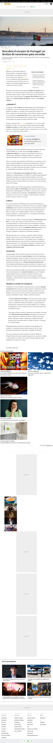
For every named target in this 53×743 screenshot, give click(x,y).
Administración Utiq (32, 735)
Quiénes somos (31, 718)
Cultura (3, 729)
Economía (4, 718)
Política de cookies (32, 729)
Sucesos (3, 731)
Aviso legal (30, 724)
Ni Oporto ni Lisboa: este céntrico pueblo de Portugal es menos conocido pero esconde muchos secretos (38, 82)
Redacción (8, 68)
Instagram (43, 724)
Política (3, 722)
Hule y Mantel (18, 731)
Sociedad (3, 724)
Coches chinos (31, 1)
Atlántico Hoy (18, 726)
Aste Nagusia (18, 1)
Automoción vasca (25, 1)
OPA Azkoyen (37, 1)
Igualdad (3, 737)
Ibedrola (6, 1)
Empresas (3, 720)
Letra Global (17, 724)
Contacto (29, 722)
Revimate (22, 123)
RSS (28, 726)
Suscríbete (30, 720)
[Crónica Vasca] (21, 4)
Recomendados (5, 48)
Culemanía (49, 1)
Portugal (25, 77)
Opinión (3, 726)
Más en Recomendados (9, 661)
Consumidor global (19, 729)
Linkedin (42, 722)
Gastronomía (4, 733)
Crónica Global (43, 1)
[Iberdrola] (33, 7)
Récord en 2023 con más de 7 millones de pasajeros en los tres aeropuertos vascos (38, 76)
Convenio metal (12, 1)
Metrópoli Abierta (19, 720)
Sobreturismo (35, 87)
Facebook (42, 718)
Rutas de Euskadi (5, 735)
